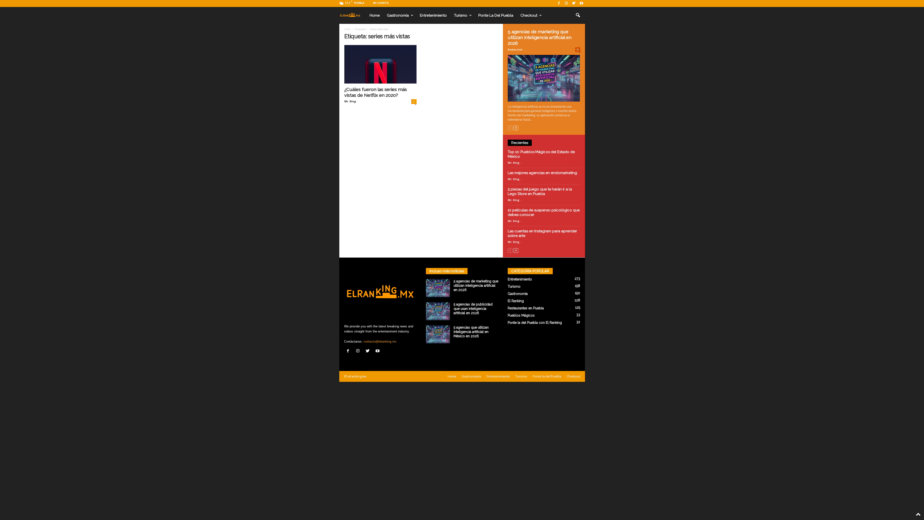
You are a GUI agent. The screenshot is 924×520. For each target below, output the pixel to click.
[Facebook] (559, 3)
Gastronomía (398, 15)
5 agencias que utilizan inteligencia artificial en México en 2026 (471, 331)
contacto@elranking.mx (380, 341)
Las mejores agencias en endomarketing (542, 173)
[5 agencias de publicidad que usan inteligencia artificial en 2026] (438, 311)
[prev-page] (510, 127)
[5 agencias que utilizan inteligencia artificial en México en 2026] (438, 334)
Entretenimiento (433, 15)
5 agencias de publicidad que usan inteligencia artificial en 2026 (473, 308)
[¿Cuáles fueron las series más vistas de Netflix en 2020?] (380, 64)
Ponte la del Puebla (495, 15)
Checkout (528, 15)
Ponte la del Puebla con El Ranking (535, 323)
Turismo (460, 15)
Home (375, 15)
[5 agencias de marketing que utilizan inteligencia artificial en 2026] (544, 78)
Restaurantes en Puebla (526, 308)
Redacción (515, 49)
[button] (577, 15)
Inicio (347, 29)
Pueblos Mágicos (521, 315)
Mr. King (350, 101)
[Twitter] (574, 3)
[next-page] (515, 127)
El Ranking (516, 301)
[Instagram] (566, 3)
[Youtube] (581, 3)
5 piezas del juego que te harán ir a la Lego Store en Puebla (540, 191)
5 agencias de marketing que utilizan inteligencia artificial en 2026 (539, 37)
